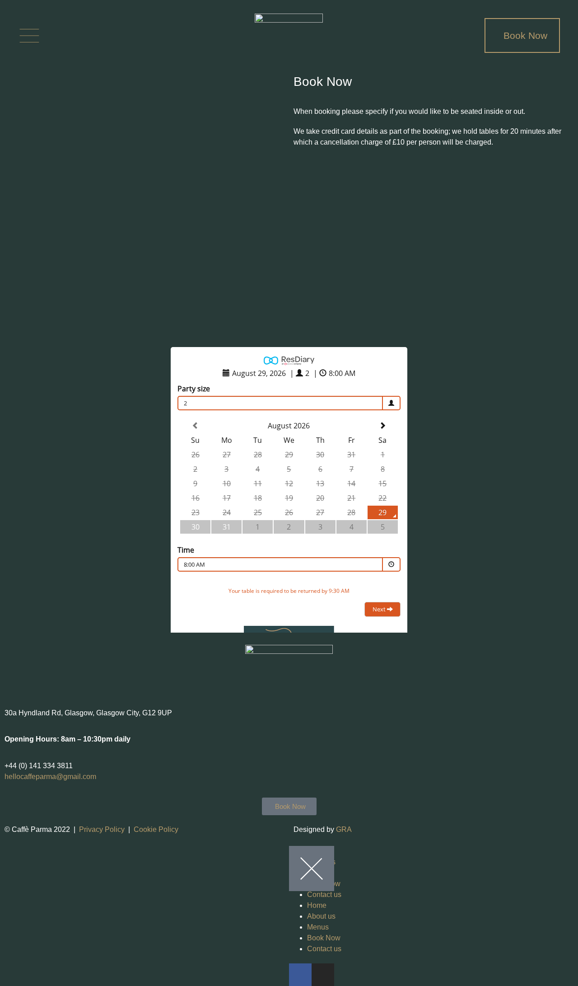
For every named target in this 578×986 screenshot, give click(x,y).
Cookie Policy (156, 829)
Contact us (324, 894)
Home (316, 905)
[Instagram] (93, 35)
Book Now (323, 938)
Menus (318, 927)
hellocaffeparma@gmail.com (50, 776)
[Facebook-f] (60, 35)
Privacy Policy (102, 829)
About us (321, 916)
